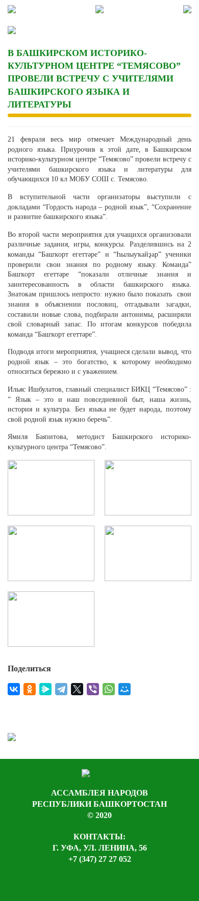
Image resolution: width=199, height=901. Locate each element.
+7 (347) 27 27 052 (99, 859)
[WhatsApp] (109, 689)
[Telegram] (61, 689)
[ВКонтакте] (14, 689)
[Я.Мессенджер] (45, 689)
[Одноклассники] (29, 689)
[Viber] (93, 689)
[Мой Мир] (124, 689)
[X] (77, 689)
